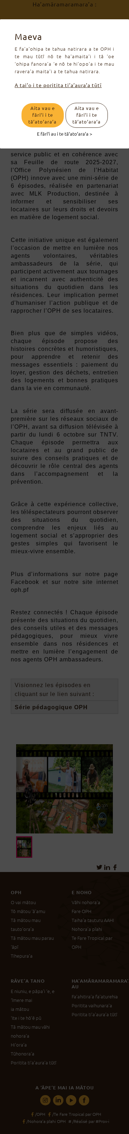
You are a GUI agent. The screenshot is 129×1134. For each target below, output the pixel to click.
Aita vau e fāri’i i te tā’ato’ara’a (42, 115)
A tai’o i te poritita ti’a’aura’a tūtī (58, 85)
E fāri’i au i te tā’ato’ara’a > (64, 133)
